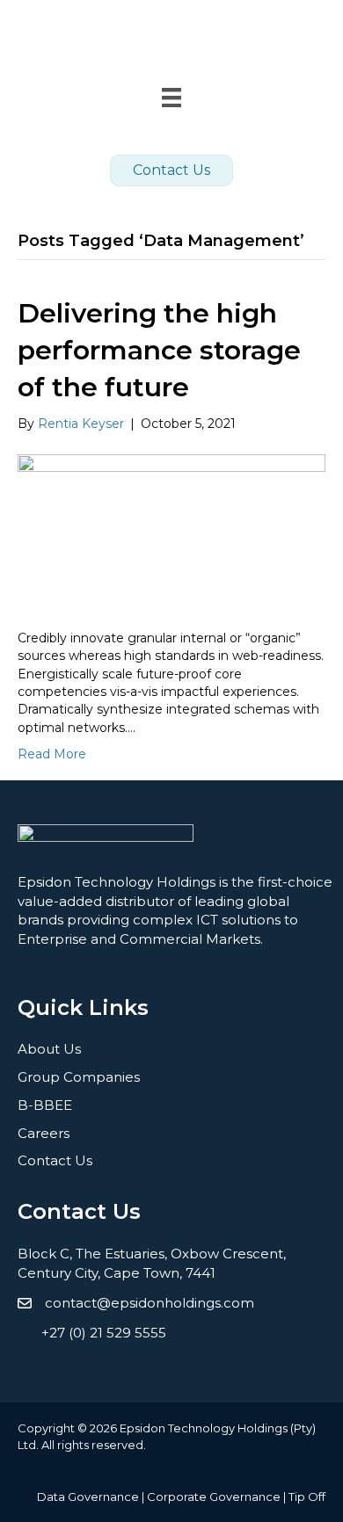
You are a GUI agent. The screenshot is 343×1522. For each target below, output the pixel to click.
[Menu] (171, 1371)
